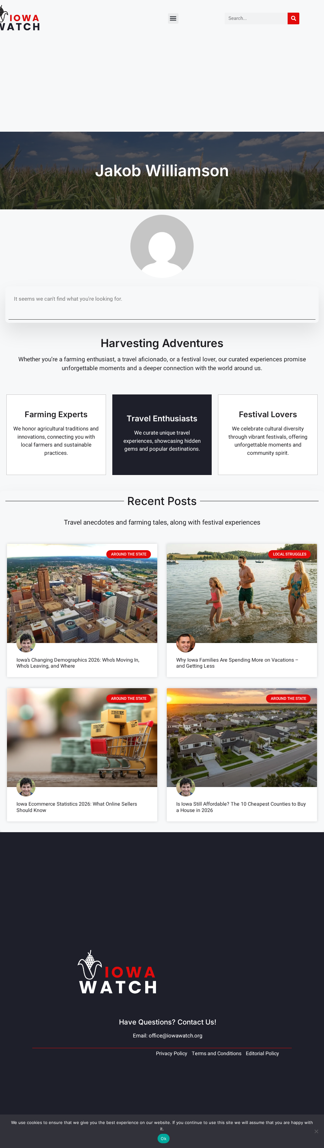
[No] (316, 1131)
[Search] (293, 18)
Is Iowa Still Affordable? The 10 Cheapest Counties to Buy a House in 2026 (241, 807)
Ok (163, 1138)
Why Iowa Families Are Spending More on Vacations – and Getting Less (237, 663)
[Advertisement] (162, 84)
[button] (173, 18)
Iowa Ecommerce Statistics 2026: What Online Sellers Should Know (76, 807)
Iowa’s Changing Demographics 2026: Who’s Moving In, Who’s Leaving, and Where (77, 663)
